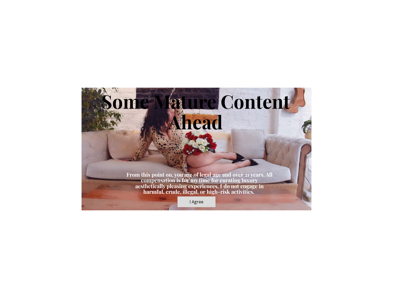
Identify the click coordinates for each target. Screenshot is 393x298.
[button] (196, 201)
